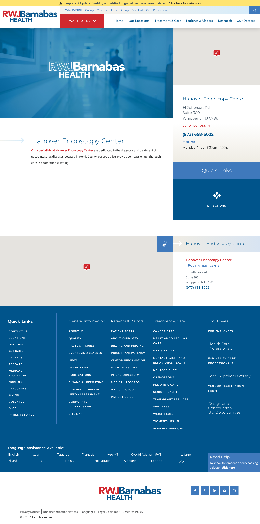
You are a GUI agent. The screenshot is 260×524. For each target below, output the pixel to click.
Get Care (16, 350)
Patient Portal (123, 331)
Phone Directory (125, 374)
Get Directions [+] (196, 125)
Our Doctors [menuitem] (246, 21)
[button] (254, 10)
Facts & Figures (82, 345)
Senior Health (165, 391)
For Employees (220, 331)
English (13, 454)
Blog (13, 408)
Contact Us (18, 331)
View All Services (168, 428)
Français (88, 454)
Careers (102, 10)
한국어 (12, 461)
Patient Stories (22, 414)
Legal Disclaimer (108, 511)
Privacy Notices (30, 511)
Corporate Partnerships (80, 404)
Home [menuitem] (119, 21)
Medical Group (123, 389)
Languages (18, 388)
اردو (182, 461)
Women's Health (166, 421)
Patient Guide (122, 396)
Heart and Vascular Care (170, 341)
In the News (79, 367)
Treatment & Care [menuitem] (168, 21)
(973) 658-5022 (198, 134)
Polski (69, 461)
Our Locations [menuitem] (139, 21)
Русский (129, 461)
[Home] (30, 17)
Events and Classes (85, 352)
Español (157, 461)
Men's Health (164, 350)
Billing (124, 10)
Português (102, 461)
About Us (76, 331)
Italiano (185, 454)
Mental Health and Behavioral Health (169, 360)
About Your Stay (124, 338)
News (113, 10)
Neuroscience (165, 370)
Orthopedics (164, 377)
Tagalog (63, 454)
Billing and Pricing (127, 345)
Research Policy (132, 511)
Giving (89, 10)
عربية (36, 454)
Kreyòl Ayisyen (142, 454)
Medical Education (17, 373)
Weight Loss (163, 413)
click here (228, 467)
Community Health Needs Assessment (84, 392)
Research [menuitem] (225, 21)
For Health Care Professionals (151, 10)
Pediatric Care (165, 384)
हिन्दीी (158, 454)
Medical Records (125, 382)
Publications (80, 374)
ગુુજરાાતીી (112, 454)
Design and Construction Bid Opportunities (224, 407)
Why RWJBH (73, 10)
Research (17, 364)
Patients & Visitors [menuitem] (199, 21)
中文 (40, 461)
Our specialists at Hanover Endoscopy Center (62, 150)
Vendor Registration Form (226, 388)
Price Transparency (128, 352)
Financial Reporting (86, 382)
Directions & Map (125, 367)
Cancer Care (163, 331)
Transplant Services (170, 399)
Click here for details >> (185, 3)
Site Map (76, 413)
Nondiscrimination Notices (60, 511)
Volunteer (18, 401)
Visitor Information (128, 360)
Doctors (16, 344)
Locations (17, 337)
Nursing (15, 382)
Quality (75, 338)
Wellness (161, 406)
